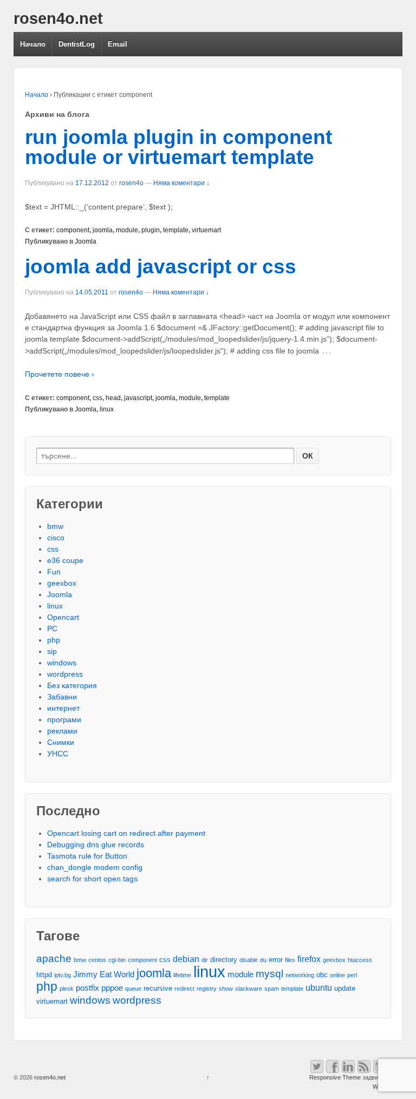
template (175, 230)
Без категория (72, 685)
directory (223, 960)
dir (205, 960)
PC (52, 628)
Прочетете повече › (59, 374)
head (113, 398)
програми (64, 719)
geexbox (61, 583)
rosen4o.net (58, 18)
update (344, 988)
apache (54, 958)
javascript (138, 398)
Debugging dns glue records (95, 844)
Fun (54, 571)
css (97, 398)
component (72, 230)
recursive (158, 988)
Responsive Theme (335, 1077)
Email (117, 44)
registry (207, 988)
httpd (44, 975)
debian (186, 959)
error (276, 960)
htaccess (360, 960)
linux (107, 409)
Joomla (85, 241)
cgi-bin (117, 960)
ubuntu (319, 987)
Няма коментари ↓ (181, 183)
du (263, 960)
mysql (269, 973)
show (226, 988)
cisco (55, 537)
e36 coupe (65, 560)
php (53, 640)
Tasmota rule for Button (87, 856)
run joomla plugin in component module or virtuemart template (178, 147)
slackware (248, 988)
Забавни (62, 696)
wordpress (65, 674)
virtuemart (206, 230)
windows (61, 662)
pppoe (112, 988)
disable (248, 960)
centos (97, 960)
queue (133, 988)
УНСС (57, 753)
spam (271, 988)
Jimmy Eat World (103, 974)
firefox (309, 959)
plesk (67, 988)
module (127, 230)
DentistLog (76, 44)
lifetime (182, 975)
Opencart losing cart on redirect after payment (126, 833)
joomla (103, 230)
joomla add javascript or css (160, 267)
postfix (87, 988)
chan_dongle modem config (94, 867)
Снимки (60, 742)
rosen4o (131, 183)
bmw (55, 526)
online (337, 975)
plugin (150, 230)
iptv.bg (62, 975)
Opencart (63, 617)
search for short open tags (92, 878)
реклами (62, 731)
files (290, 960)
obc (322, 975)
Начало (33, 44)
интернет (63, 708)
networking (299, 975)
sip (52, 651)
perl (352, 975)
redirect (184, 988)
